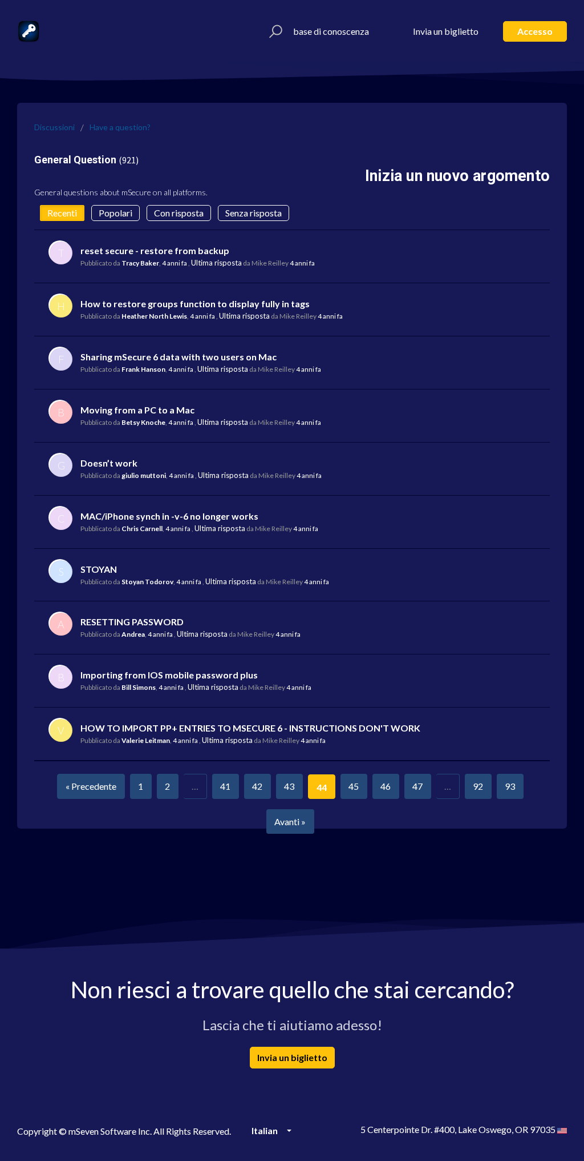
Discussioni (54, 127)
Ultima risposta (216, 262)
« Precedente (91, 786)
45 (353, 786)
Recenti (62, 212)
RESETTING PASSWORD (132, 621)
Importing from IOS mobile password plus (169, 674)
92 (478, 786)
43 (289, 786)
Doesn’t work (108, 462)
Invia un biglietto (445, 31)
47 (417, 786)
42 (257, 786)
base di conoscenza (331, 31)
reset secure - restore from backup (154, 250)
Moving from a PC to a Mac (137, 409)
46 (385, 786)
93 (510, 786)
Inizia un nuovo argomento (457, 176)
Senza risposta (253, 212)
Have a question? (120, 127)
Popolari (115, 212)
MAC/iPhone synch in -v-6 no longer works (169, 516)
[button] (274, 31)
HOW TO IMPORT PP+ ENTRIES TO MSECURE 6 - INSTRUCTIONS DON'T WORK (250, 727)
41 (225, 786)
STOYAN (98, 569)
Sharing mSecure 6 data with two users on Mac (178, 356)
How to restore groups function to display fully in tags (195, 303)
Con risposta (179, 212)
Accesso (535, 31)
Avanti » (290, 821)
